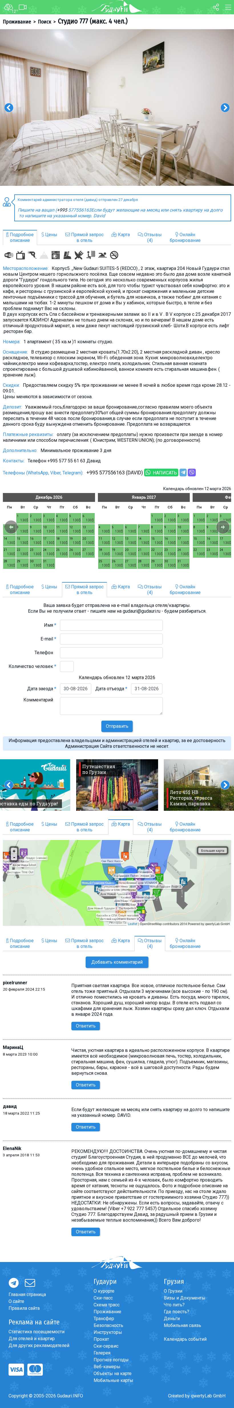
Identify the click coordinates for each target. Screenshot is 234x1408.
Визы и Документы (184, 1298)
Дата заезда (41, 688)
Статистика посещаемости (36, 1331)
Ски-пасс (103, 1298)
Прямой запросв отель (87, 237)
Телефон (45, 652)
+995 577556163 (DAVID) (114, 473)
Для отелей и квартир (32, 1338)
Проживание (17, 22)
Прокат (101, 1339)
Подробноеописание (21, 237)
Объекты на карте (113, 1373)
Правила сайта (24, 1308)
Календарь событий (185, 1339)
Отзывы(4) (152, 237)
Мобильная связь (182, 1325)
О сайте (16, 1301)
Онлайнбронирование (185, 237)
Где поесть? (176, 1311)
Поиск (44, 22)
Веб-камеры (107, 1366)
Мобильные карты (113, 1380)
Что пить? (174, 1305)
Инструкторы (108, 1332)
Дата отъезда (111, 688)
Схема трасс (107, 1305)
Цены (50, 234)
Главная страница (27, 1294)
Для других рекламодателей (39, 1345)
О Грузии (173, 1291)
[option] (117, 107)
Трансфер (104, 1318)
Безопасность (108, 1325)
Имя (50, 625)
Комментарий (39, 700)
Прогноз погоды (111, 1359)
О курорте (104, 1291)
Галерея (102, 1353)
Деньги (172, 1318)
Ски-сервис (106, 1346)
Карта (123, 234)
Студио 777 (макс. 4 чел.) (93, 21)
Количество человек (32, 666)
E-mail (48, 639)
